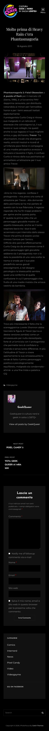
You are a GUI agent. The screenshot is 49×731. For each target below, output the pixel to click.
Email (12, 575)
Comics (11, 645)
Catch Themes (37, 725)
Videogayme (11, 385)
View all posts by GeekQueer (24, 424)
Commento (15, 516)
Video (10, 668)
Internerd (12, 651)
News (10, 656)
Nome (13, 562)
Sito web (13, 588)
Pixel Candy (13, 662)
